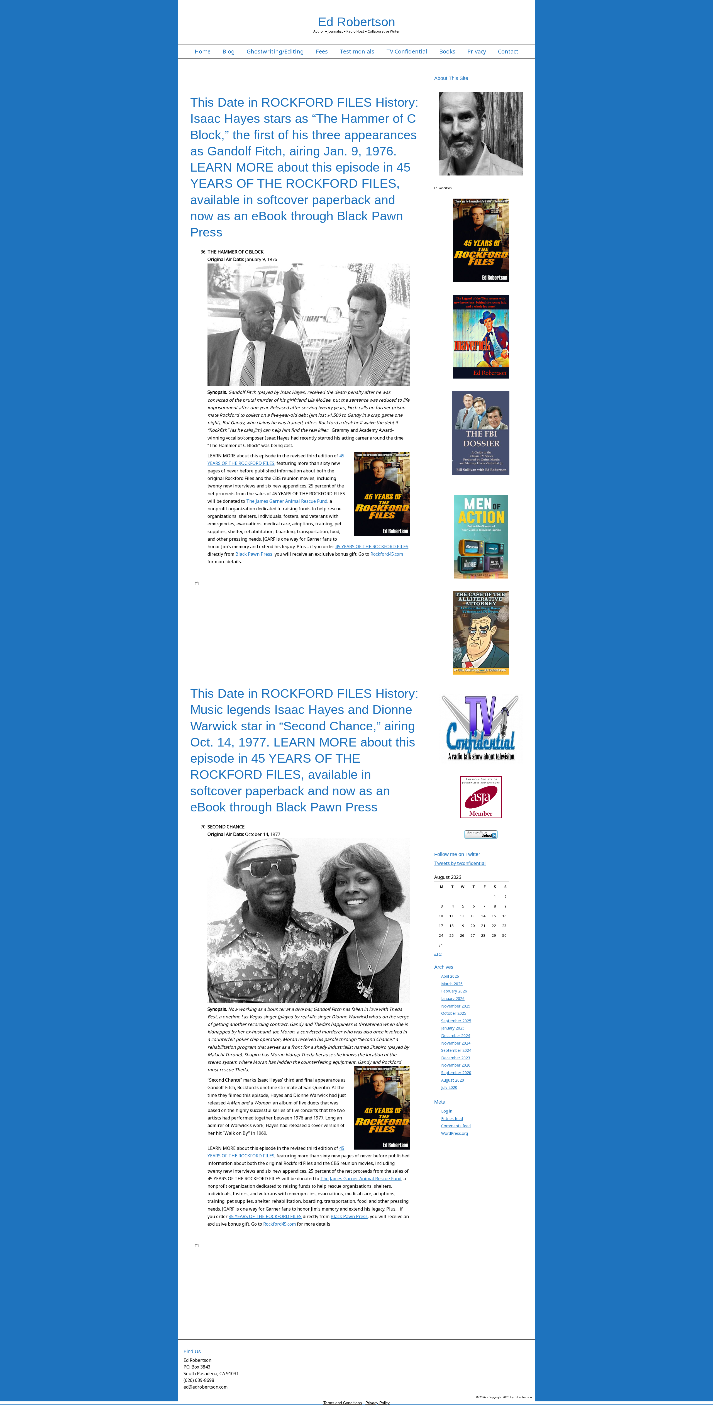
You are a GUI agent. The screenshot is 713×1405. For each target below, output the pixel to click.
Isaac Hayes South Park (353, 615)
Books (447, 51)
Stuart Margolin (398, 648)
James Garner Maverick (268, 626)
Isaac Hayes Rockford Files (277, 615)
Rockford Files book (275, 588)
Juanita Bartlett (265, 637)
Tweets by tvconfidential (460, 863)
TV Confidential (406, 51)
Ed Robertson (356, 22)
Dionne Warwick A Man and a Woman (371, 599)
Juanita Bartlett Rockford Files (302, 637)
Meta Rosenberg (370, 637)
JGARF (225, 632)
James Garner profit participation (316, 626)
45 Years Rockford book (272, 594)
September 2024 (456, 1050)
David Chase (280, 599)
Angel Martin (304, 594)
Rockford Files (245, 588)
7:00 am (207, 1245)
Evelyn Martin (385, 605)
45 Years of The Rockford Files (292, 583)
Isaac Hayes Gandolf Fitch (232, 615)
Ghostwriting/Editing (275, 51)
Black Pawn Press (253, 554)
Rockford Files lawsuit (326, 642)
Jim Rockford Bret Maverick (276, 632)
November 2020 (455, 1065)
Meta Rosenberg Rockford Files (245, 642)
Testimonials (357, 51)
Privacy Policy (377, 1403)
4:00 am (207, 583)
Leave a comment (215, 659)
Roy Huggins (397, 588)
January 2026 (453, 998)
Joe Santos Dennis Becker (229, 637)
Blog (229, 51)
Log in (446, 1111)
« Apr (437, 954)
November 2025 (455, 1006)
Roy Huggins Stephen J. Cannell (300, 648)
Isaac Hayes (310, 610)
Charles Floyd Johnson (366, 594)
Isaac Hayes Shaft (317, 615)
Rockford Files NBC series (363, 588)
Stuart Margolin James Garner (257, 653)
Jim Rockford (241, 632)
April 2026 (450, 976)
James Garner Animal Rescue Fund (344, 621)
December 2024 (455, 1035)
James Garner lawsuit (229, 626)
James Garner (395, 583)
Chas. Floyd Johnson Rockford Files (240, 599)
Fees (322, 51)
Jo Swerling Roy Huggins (385, 632)
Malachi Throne (341, 637)
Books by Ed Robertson (338, 583)
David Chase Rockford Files (315, 599)
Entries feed (452, 1118)
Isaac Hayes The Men (231, 621)
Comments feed (456, 1125)
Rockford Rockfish (361, 642)
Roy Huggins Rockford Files (250, 648)
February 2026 (454, 991)
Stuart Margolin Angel (213, 653)
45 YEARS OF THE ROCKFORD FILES (371, 546)
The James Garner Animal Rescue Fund (286, 501)
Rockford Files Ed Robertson (317, 588)
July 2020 (449, 1087)
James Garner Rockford (364, 626)
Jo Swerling (309, 632)
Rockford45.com (386, 554)
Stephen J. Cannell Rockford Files (356, 648)
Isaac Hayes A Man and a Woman (349, 610)
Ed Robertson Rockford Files (348, 605)
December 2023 (455, 1057)
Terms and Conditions (342, 1403)
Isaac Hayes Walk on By (270, 621)
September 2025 (456, 1020)
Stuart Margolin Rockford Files (308, 653)
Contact (508, 51)
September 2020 (456, 1072)
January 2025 (453, 1028)
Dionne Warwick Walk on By (276, 605)
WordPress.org (454, 1133)
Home (203, 51)
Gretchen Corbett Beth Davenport (270, 610)
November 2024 (455, 1043)
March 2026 (452, 983)
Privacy (476, 51)
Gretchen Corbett (225, 610)
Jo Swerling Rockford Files (342, 632)
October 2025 (453, 1013)
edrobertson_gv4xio (240, 583)
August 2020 (452, 1080)
